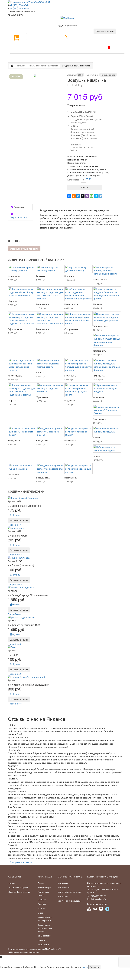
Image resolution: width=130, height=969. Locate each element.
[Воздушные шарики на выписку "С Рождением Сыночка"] (107, 410)
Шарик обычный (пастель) (27, 505)
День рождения (48, 49)
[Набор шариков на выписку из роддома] (107, 448)
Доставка (42, 899)
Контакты (117, 49)
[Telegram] (100, 196)
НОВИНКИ (17, 49)
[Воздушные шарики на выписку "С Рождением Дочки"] (22, 431)
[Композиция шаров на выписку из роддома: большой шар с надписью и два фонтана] (50, 318)
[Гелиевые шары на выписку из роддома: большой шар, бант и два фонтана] (107, 365)
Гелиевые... (70, 375)
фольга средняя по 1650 (26, 625)
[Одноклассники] (74, 196)
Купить (16, 515)
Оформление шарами (18, 887)
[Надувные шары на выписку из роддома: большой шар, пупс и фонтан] (78, 390)
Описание (18, 207)
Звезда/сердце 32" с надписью (30, 595)
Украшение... (43, 397)
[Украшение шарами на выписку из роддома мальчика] (50, 388)
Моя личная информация (69, 900)
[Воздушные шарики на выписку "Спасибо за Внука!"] (78, 431)
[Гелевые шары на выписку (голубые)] (50, 269)
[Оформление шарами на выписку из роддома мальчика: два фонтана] (107, 317)
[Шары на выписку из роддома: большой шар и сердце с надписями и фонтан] (107, 293)
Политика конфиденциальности (24, 952)
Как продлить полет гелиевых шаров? (45, 928)
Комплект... (98, 437)
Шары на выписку (71, 49)
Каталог (30, 49)
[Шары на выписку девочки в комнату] (78, 269)
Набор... (97, 455)
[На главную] (12, 66)
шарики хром (19, 535)
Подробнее (14, 524)
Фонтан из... (14, 474)
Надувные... (70, 400)
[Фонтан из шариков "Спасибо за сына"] (22, 467)
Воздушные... (99, 418)
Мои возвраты (64, 887)
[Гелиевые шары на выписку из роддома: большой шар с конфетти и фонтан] (78, 365)
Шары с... (41, 372)
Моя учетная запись (70, 876)
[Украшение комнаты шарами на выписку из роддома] (107, 388)
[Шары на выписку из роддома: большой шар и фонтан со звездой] (22, 292)
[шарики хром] (65, 527)
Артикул (71, 74)
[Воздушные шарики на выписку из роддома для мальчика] (50, 468)
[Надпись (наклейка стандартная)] (65, 676)
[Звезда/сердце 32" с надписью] (65, 587)
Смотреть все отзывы (21, 862)
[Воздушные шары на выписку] (35, 76)
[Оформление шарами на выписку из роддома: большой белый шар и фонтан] (78, 318)
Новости (41, 940)
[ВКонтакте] (69, 196)
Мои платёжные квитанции (70, 891)
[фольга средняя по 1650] (65, 617)
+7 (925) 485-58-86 (19, 8)
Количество (73, 179)
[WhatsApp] (91, 196)
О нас (40, 912)
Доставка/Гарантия (97, 49)
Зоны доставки (44, 935)
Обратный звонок (105, 31)
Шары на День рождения (19, 891)
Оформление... (16, 329)
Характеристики (18, 217)
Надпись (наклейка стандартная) (31, 684)
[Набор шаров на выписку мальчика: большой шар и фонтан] (107, 270)
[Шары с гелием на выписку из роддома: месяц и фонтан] (50, 363)
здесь (85, 967)
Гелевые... (41, 276)
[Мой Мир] (78, 196)
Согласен (95, 967)
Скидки (41, 883)
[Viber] (87, 196)
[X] (82, 196)
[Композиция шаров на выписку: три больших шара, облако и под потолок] (22, 365)
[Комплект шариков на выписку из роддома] (107, 430)
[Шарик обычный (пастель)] (65, 498)
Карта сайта (43, 944)
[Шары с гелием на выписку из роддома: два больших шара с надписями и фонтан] (22, 390)
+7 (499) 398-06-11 (19, 5)
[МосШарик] (67, 20)
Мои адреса (63, 896)
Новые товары (44, 887)
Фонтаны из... (15, 276)
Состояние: (92, 74)
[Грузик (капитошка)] (65, 557)
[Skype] (96, 196)
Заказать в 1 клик (19, 520)
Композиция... (43, 304)
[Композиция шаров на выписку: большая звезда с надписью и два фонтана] (107, 340)
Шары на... (70, 276)
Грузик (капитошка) (23, 565)
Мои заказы (63, 883)
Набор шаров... (100, 279)
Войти (77, 37)
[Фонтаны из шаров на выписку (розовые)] (22, 269)
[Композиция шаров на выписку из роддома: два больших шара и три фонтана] (50, 293)
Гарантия (42, 904)
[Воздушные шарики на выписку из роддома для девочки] (78, 468)
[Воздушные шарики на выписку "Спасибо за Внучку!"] (50, 431)
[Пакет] (65, 647)
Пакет (15, 655)
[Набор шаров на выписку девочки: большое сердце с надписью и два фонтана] (78, 293)
